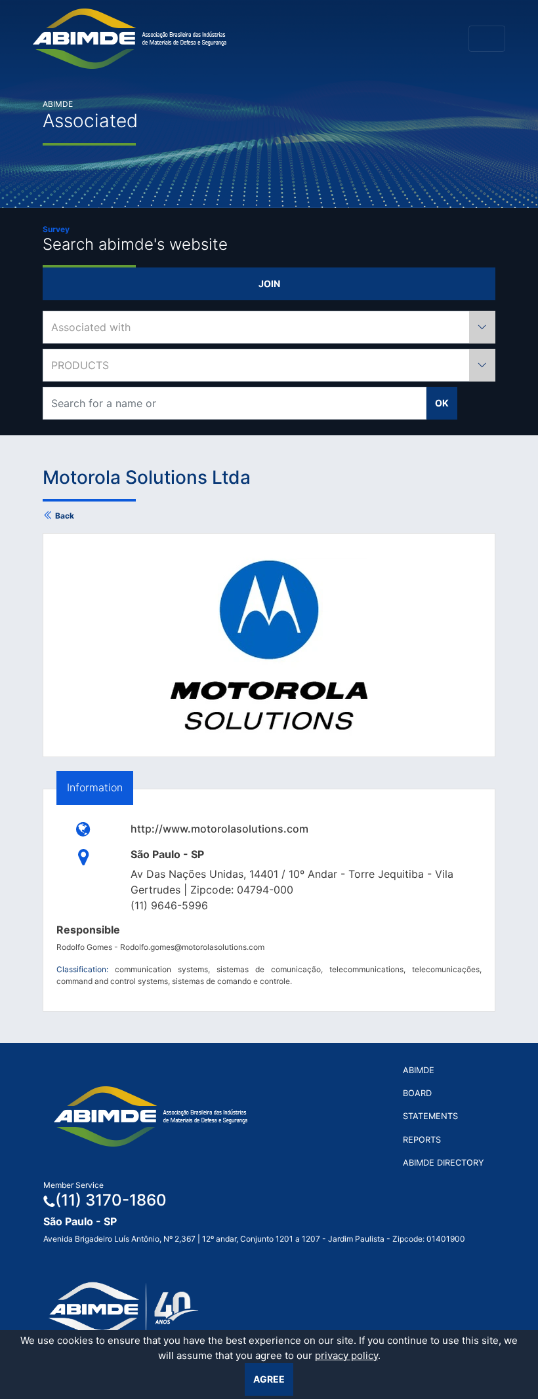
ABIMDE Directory (443, 1163)
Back (63, 516)
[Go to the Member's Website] (83, 828)
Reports (422, 1140)
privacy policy (346, 1355)
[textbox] (269, 327)
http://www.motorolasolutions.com (219, 828)
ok (442, 402)
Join (269, 283)
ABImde (418, 1070)
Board (417, 1093)
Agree (269, 1379)
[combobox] (269, 327)
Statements (430, 1116)
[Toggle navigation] (486, 39)
